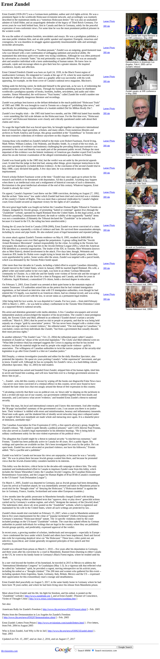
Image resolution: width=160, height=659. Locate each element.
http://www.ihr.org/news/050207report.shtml (64, 609)
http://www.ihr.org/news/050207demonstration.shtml (29, 617)
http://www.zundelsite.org (37, 596)
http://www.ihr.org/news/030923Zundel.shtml (70, 630)
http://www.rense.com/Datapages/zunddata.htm (52, 598)
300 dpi (106, 26)
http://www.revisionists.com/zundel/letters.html (61, 622)
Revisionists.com (9, 651)
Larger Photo (109, 21)
